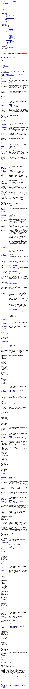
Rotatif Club (12, 71)
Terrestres (11, 32)
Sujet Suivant (10, 78)
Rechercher (5, 67)
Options (2, 75)
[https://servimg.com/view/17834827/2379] (13, 271)
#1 (9, 80)
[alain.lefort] (3, 347)
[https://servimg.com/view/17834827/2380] (13, 309)
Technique (5, 45)
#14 (9, 544)
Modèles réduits (12, 38)
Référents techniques (10, 15)
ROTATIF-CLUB (4, 71)
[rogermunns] (4, 84)
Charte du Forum (9, 47)
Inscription (5, 3)
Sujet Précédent (4, 78)
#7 (9, 250)
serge (2, 567)
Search (14, 1)
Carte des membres (10, 18)
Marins (10, 35)
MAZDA (11, 29)
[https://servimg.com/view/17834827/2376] (13, 283)
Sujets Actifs (6, 66)
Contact (5, 48)
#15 (9, 566)
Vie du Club (8, 23)
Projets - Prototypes (13, 36)
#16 (9, 612)
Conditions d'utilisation (20, 685)
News (4, 24)
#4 (9, 144)
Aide (4, 69)
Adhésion (8, 19)
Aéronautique (11, 34)
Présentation (8, 10)
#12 (9, 476)
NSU (10, 27)
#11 (9, 433)
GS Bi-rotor (11, 41)
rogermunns (3, 81)
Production (8, 42)
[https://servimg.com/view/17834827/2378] (13, 265)
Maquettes (11, 37)
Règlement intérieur (10, 21)
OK (1, 684)
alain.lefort (3, 345)
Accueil (5, 9)
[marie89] (3, 105)
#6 (9, 214)
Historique (8, 12)
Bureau (7, 14)
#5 (9, 166)
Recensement (9, 40)
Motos (7, 43)
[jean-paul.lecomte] (4, 171)
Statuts (7, 20)
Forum (4, 46)
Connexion (3, 6)
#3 (9, 123)
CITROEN (11, 30)
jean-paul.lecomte (3, 167)
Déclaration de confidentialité (7, 686)
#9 (9, 343)
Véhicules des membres (11, 16)
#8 (9, 322)
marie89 (2, 102)
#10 (9, 386)
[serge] (2, 570)
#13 (9, 497)
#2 (9, 101)
